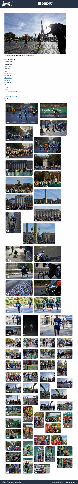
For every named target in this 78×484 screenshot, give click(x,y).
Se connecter (70, 482)
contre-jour (8, 82)
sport (6, 71)
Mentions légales (57, 482)
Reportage (7, 66)
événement (8, 73)
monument (7, 80)
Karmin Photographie (11, 92)
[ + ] (7, 122)
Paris (6, 87)
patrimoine (8, 75)
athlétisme (8, 78)
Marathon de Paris (10, 96)
